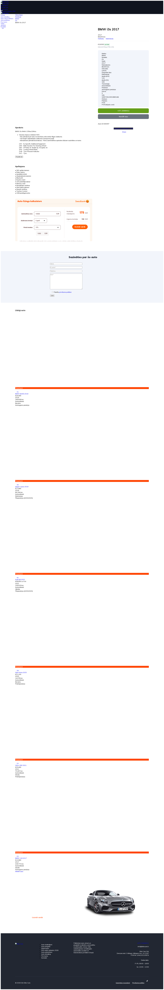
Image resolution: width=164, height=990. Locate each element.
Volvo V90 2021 (20, 765)
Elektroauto (4, 9)
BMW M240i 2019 (21, 394)
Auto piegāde (45, 946)
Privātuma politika (138, 983)
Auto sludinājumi (46, 945)
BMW (17, 19)
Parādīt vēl (19, 157)
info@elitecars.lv (143, 946)
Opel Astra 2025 (21, 672)
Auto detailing (46, 954)
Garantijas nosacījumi (123, 983)
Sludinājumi (4, 5)
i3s (16, 21)
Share (124, 132)
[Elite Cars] (5, 2)
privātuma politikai (65, 292)
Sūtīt (52, 295)
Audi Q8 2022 (20, 579)
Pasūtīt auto (4, 7)
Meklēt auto (19, 871)
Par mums (44, 956)
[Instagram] (147, 985)
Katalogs (18, 17)
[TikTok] (147, 981)
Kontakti (44, 958)
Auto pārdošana (46, 952)
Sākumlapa (19, 15)
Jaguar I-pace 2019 (21, 487)
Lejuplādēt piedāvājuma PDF (123, 128)
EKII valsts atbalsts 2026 (8, 11)
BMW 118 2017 (21, 858)
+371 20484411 (143, 943)
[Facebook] (147, 983)
